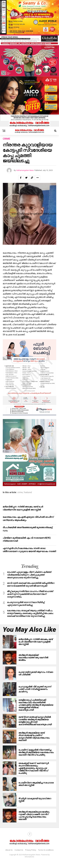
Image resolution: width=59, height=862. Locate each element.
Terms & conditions (46, 850)
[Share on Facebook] (20, 177)
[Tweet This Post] (26, 177)
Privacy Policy (30, 850)
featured (28, 492)
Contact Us (19, 850)
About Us (9, 850)
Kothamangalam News (25, 170)
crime (20, 492)
